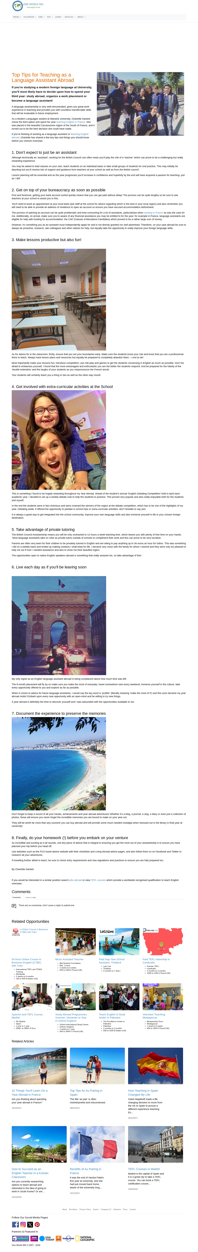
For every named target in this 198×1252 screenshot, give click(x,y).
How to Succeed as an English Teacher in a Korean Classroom (30, 1173)
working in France (153, 212)
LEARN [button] (58, 17)
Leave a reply (30, 897)
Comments (16, 897)
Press (125, 1209)
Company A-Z (106, 1209)
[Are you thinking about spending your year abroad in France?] (39, 1067)
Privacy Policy (85, 1209)
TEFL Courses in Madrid (144, 1169)
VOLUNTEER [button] (29, 17)
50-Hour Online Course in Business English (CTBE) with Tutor (26, 962)
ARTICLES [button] (69, 17)
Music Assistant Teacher (69, 959)
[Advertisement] (99, 49)
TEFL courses (98, 880)
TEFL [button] (49, 17)
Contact (133, 1209)
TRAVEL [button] (16, 17)
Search (95, 1209)
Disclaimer (73, 1209)
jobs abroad (75, 880)
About (64, 1209)
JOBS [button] (40, 17)
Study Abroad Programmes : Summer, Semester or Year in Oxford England (71, 1017)
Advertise (117, 1209)
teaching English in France (70, 122)
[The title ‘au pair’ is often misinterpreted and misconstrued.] (97, 1067)
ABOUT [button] (80, 17)
